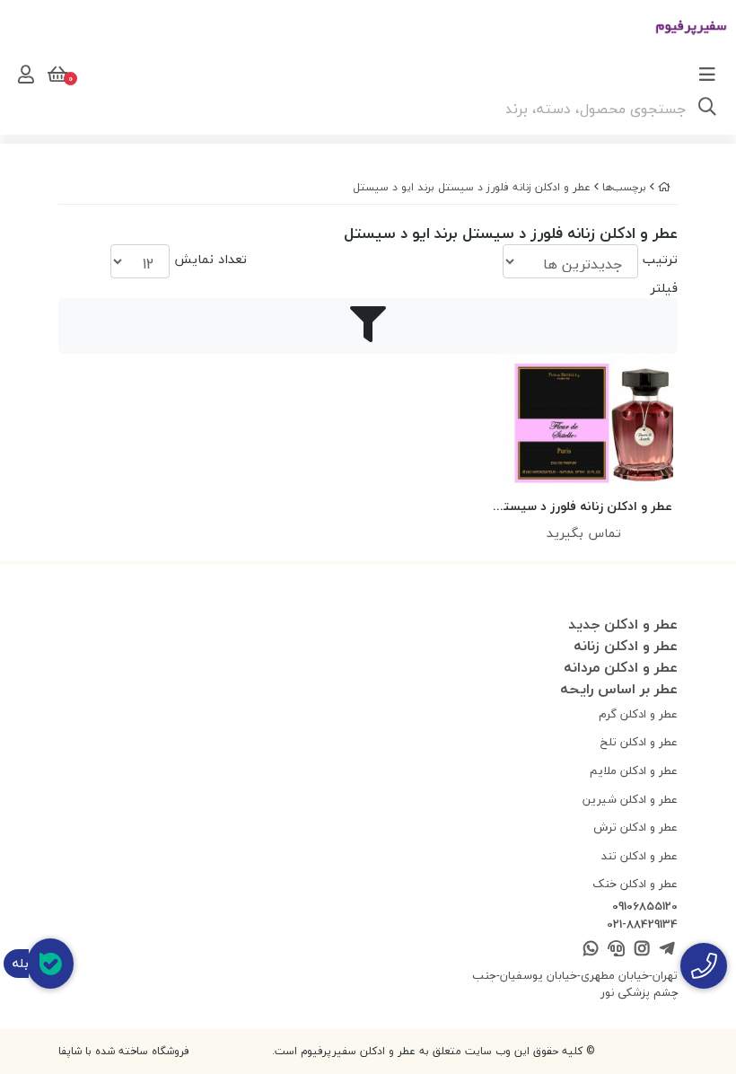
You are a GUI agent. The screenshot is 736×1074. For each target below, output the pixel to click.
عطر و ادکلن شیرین (630, 799)
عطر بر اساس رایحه (619, 688)
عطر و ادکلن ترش (635, 827)
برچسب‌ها (624, 187)
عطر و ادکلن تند (639, 856)
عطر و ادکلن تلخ (639, 742)
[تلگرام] (667, 949)
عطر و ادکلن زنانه (626, 645)
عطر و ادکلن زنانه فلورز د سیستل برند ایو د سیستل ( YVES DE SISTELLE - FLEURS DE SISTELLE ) (583, 507)
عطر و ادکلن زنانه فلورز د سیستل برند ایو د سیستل (472, 187)
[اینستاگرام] (641, 949)
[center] (707, 109)
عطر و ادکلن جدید (623, 624)
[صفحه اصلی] (664, 187)
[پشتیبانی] (616, 949)
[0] (55, 74)
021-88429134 (642, 925)
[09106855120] (703, 966)
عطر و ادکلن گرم (638, 714)
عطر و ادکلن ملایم (634, 770)
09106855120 (645, 907)
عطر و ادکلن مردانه (621, 667)
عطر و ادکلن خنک (635, 884)
